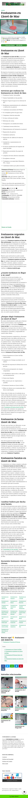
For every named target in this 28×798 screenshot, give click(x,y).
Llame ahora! (14, 796)
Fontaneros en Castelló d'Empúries (22, 607)
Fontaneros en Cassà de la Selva (13, 607)
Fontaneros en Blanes (13, 601)
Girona (3, 10)
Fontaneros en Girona (5, 597)
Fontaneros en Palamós (22, 621)
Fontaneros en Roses (13, 617)
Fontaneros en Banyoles (22, 601)
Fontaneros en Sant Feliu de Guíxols (5, 631)
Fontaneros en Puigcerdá (13, 621)
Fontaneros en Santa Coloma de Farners (5, 612)
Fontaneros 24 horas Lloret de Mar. (13, 656)
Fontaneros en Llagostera (13, 626)
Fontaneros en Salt (5, 617)
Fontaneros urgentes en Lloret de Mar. (13, 652)
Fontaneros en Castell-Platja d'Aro (22, 612)
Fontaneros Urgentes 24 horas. (11, 642)
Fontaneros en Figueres (13, 597)
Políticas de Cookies (7, 761)
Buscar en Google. (7, 227)
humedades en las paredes (10, 549)
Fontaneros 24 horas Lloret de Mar (14, 407)
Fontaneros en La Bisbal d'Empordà (5, 607)
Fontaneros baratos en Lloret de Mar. (13, 660)
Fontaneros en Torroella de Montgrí (13, 612)
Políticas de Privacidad (7, 759)
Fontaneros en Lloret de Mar (5, 626)
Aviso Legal (5, 763)
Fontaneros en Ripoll (22, 617)
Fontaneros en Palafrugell (5, 621)
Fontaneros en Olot (22, 626)
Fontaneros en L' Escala (22, 597)
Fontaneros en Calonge (5, 601)
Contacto (4, 757)
